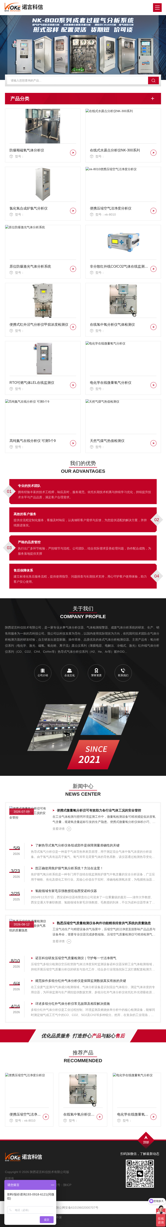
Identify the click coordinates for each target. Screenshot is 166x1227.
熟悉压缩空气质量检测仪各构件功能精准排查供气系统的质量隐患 (104, 923)
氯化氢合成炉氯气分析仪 (29, 208)
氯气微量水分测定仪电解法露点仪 (133, 1114)
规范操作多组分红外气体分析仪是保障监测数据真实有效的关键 (80, 981)
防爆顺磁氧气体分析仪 (27, 150)
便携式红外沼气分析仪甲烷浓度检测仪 (39, 324)
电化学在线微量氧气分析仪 (110, 382)
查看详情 (59, 828)
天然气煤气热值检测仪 (107, 441)
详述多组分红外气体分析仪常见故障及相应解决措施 (72, 1003)
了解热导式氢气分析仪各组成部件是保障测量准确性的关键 (77, 845)
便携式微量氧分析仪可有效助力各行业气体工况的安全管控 (99, 810)
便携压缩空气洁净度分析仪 (110, 208)
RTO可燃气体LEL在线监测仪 (32, 382)
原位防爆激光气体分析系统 (30, 266)
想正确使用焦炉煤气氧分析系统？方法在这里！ (69, 868)
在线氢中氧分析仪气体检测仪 (112, 324)
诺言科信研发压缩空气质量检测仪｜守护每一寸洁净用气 (75, 958)
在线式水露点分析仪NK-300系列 (115, 150)
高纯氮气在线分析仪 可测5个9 (33, 441)
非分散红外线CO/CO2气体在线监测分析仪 (119, 266)
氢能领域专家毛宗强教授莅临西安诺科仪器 (66, 891)
